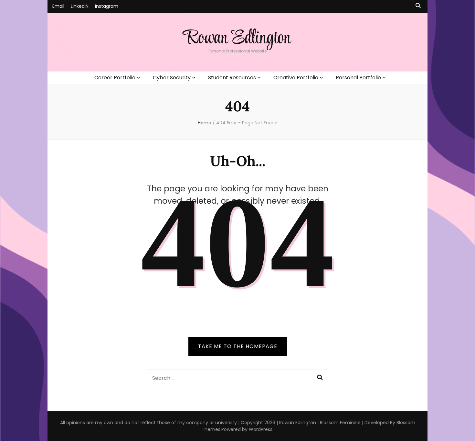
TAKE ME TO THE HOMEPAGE (237, 346)
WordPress (260, 429)
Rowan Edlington (237, 38)
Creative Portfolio (295, 77)
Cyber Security (172, 77)
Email (58, 6)
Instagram (106, 6)
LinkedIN (80, 6)
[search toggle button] (418, 6)
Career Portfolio (114, 77)
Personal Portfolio (358, 77)
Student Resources (232, 77)
